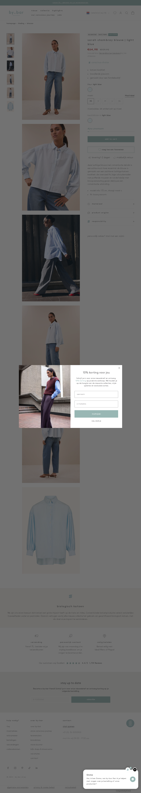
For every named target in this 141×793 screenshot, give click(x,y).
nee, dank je (96, 421)
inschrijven (96, 414)
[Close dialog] (119, 368)
